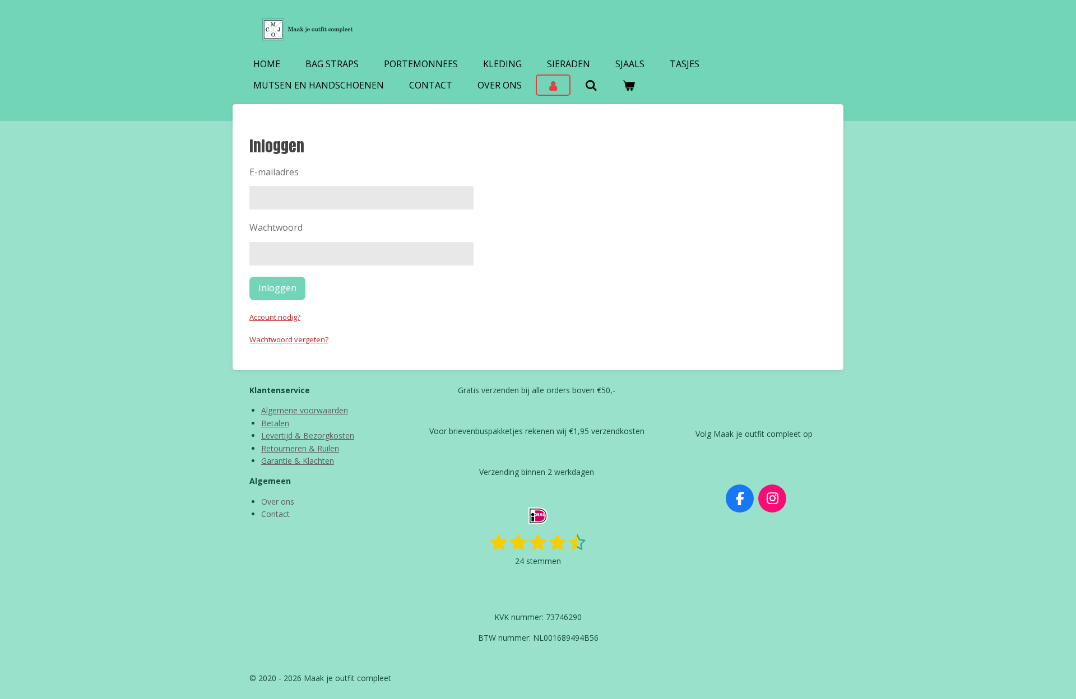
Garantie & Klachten (297, 460)
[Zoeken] (590, 85)
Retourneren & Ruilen (300, 448)
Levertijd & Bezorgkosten (307, 435)
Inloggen (277, 288)
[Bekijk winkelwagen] (628, 85)
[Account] (553, 85)
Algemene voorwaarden (304, 410)
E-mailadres (274, 172)
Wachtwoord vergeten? (288, 339)
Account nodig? (274, 317)
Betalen (275, 423)
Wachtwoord (276, 227)
